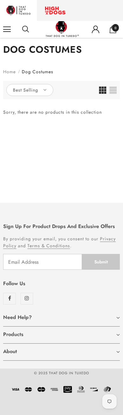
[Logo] (62, 29)
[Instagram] (26, 298)
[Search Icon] (25, 29)
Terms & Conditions (48, 246)
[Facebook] (9, 298)
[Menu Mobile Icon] (7, 29)
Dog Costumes (37, 72)
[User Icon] (95, 29)
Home (9, 72)
